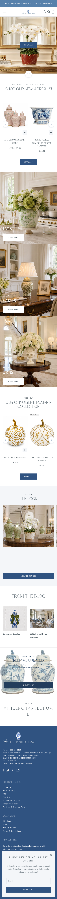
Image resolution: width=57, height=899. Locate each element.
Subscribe (28, 890)
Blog (5, 824)
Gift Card (7, 821)
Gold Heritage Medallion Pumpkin (42, 459)
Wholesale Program (11, 800)
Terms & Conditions (12, 831)
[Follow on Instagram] (7, 770)
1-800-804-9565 (14, 750)
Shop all (12, 45)
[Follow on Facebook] (3, 770)
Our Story (7, 797)
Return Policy (9, 791)
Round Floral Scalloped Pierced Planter (15, 143)
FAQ (5, 794)
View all (28, 162)
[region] (28, 45)
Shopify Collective (11, 804)
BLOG (7, 4)
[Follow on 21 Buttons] (18, 770)
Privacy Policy (9, 828)
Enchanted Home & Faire (14, 807)
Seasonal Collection (32, 4)
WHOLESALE (47, 4)
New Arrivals (16, 4)
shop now (13, 238)
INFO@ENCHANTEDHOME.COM (22, 758)
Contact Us (7, 787)
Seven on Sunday (11, 633)
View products (28, 576)
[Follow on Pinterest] (12, 770)
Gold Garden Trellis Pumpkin (15, 459)
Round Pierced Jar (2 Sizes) (41, 141)
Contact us (7, 763)
